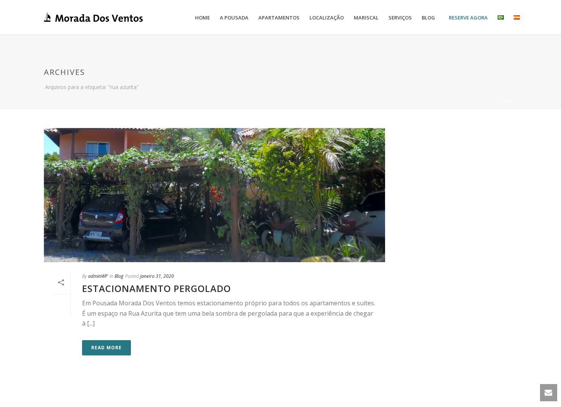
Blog (428, 17)
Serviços (400, 17)
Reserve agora (468, 17)
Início (501, 101)
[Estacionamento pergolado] (214, 195)
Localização (327, 17)
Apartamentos (279, 17)
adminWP (98, 276)
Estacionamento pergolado (156, 288)
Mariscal (366, 17)
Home (202, 17)
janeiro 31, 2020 (157, 276)
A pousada (234, 17)
